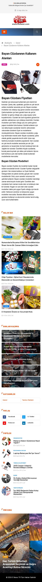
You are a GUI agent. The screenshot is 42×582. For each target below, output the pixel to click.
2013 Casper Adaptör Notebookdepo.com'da (22, 466)
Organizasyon (17, 438)
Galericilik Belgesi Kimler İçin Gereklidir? (21, 5)
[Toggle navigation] (4, 32)
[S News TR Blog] (21, 20)
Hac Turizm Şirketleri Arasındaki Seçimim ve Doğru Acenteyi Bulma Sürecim (19, 564)
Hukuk (15, 475)
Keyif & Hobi (7, 236)
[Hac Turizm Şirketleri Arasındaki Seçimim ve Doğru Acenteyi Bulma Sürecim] (21, 543)
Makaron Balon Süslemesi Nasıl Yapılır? (26, 442)
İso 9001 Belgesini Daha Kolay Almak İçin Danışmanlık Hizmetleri (25, 492)
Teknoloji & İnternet (10, 271)
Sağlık (6, 306)
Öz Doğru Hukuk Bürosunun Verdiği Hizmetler (25, 479)
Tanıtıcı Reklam (27, 400)
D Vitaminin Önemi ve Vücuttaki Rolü (17, 311)
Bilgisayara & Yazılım (19, 450)
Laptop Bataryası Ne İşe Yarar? (26, 453)
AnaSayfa (8, 43)
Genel (18, 43)
